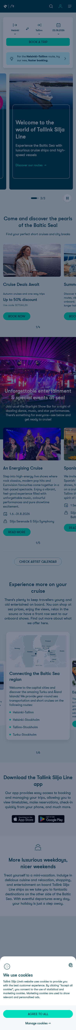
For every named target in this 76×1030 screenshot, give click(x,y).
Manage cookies (36, 1023)
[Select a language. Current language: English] (70, 965)
